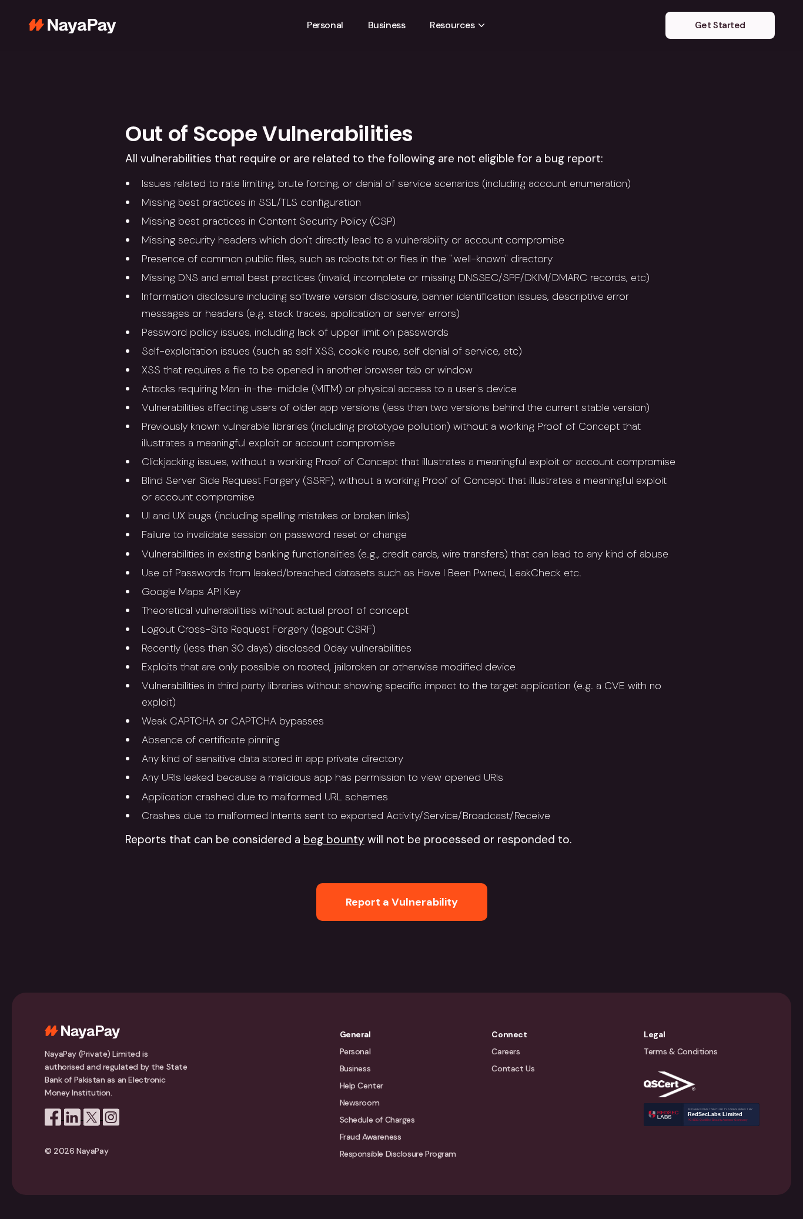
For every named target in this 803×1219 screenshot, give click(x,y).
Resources (452, 25)
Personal (325, 25)
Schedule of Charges (377, 1119)
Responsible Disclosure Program (398, 1153)
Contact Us (512, 1068)
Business (387, 25)
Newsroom (360, 1102)
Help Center (361, 1085)
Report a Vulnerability (402, 902)
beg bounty (333, 839)
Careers (505, 1051)
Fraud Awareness (371, 1136)
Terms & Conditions (680, 1051)
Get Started (720, 25)
